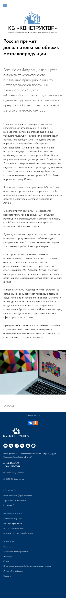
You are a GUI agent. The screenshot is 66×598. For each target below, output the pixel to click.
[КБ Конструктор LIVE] (22, 446)
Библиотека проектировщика (15, 551)
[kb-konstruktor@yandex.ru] (5, 446)
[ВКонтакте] (30, 423)
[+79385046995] (11, 446)
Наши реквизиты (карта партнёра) (17, 495)
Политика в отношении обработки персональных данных (27, 566)
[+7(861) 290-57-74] (17, 446)
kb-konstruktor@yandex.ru (14, 472)
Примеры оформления (12, 523)
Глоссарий (7, 556)
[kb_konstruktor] (28, 446)
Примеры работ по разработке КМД (18, 533)
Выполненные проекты (12, 518)
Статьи (6, 561)
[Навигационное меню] (5, 5)
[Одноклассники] (35, 423)
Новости (7, 576)
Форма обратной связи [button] (13, 571)
